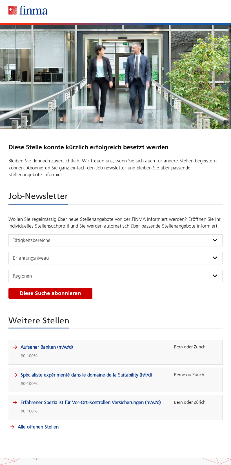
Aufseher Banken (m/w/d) (47, 347)
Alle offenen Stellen (37, 427)
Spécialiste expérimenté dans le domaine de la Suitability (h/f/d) (86, 375)
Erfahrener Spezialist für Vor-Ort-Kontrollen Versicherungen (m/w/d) (91, 402)
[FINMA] (28, 10)
